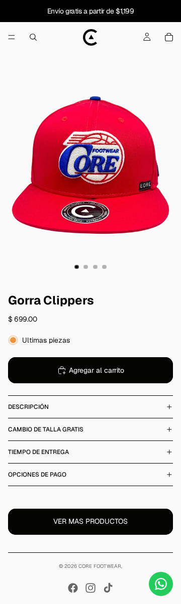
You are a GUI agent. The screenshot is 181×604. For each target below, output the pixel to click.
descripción (28, 407)
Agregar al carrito (96, 370)
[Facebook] (73, 588)
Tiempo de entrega (38, 452)
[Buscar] (33, 37)
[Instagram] (90, 588)
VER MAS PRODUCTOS (90, 521)
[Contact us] (161, 584)
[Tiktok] (108, 588)
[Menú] (11, 37)
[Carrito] (169, 37)
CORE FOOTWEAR (99, 566)
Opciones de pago (37, 475)
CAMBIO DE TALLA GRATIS (45, 429)
